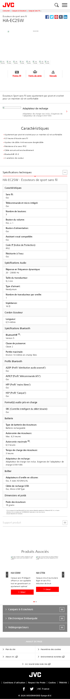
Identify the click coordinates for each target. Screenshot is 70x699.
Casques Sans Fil (34, 11)
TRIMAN (63, 682)
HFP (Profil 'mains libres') (18, 384)
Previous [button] (7, 574)
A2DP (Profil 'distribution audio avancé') (25, 367)
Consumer (6, 11)
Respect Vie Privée (37, 682)
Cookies (52, 682)
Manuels (53, 76)
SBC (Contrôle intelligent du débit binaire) (26, 408)
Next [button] (63, 574)
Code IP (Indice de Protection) (20, 245)
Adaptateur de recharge (18, 458)
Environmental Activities (51, 657)
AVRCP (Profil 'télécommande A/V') (23, 376)
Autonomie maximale (16, 441)
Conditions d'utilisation (14, 682)
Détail (22, 592)
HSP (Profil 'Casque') (16, 392)
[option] (23, 577)
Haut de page (35, 641)
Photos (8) (17, 76)
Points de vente (35, 76)
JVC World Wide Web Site (36, 664)
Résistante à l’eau (14, 253)
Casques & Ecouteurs (19, 11)
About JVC (10, 657)
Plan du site (10, 649)
